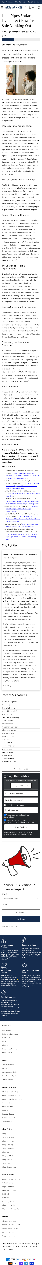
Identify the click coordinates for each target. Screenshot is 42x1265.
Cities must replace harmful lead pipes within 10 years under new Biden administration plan (22, 485)
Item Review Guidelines (11, 1076)
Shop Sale (6, 1163)
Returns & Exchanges (10, 1034)
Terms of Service (26, 835)
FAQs (4, 1041)
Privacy (5, 1068)
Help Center (6, 1030)
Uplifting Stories (8, 1201)
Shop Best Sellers (8, 1137)
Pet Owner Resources (10, 1190)
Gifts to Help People (9, 1221)
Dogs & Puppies (8, 1186)
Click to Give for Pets (10, 1092)
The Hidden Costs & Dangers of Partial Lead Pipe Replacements (22, 508)
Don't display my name (15, 805)
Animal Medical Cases (10, 1228)
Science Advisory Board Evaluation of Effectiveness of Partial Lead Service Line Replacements (23, 518)
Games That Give (8, 1118)
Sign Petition (21, 827)
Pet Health (6, 1194)
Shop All (5, 1133)
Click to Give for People (11, 1095)
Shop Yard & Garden (9, 1156)
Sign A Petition (7, 1121)
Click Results (7, 1052)
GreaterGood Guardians (20, 781)
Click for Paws (7, 1106)
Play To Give (20, 2)
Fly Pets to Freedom (10, 1232)
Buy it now (21, 919)
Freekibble (6, 1110)
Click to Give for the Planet (12, 1099)
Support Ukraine (8, 1236)
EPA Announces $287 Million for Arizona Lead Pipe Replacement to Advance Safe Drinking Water (21, 536)
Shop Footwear (8, 1148)
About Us (5, 1045)
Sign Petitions (7, 2)
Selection (5, 894)
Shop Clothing (7, 1145)
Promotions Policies (9, 1072)
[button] (26, 7)
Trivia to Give (7, 1103)
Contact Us (6, 1038)
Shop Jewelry (7, 1159)
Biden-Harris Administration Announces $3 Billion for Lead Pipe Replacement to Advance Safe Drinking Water (22, 475)
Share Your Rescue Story (11, 1209)
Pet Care (5, 1198)
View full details (8, 926)
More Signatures (21, 769)
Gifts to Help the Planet (11, 1225)
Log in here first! (21, 785)
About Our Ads (7, 1079)
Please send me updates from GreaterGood (17, 816)
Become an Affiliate (9, 1049)
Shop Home (6, 1152)
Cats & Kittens (7, 1183)
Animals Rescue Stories (11, 1179)
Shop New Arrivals (9, 1167)
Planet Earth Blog (9, 1205)
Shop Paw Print (8, 1141)
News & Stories (34, 2)
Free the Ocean (8, 1114)
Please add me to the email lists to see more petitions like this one (20, 821)
